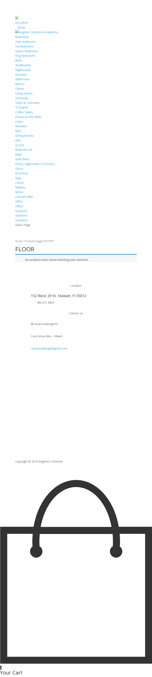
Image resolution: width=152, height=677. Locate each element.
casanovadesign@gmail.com (49, 348)
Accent (19, 145)
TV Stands (21, 107)
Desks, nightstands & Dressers (35, 164)
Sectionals (21, 98)
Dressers (21, 74)
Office (19, 206)
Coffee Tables (24, 112)
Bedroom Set (23, 150)
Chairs (19, 121)
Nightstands (23, 70)
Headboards (23, 65)
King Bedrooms (25, 55)
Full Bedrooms (24, 46)
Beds (18, 60)
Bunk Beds (22, 159)
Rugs (18, 178)
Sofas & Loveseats (27, 103)
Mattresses (22, 79)
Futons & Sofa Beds (28, 117)
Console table (24, 197)
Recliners (21, 126)
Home (18, 241)
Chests (19, 88)
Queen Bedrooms (26, 51)
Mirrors (20, 84)
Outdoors (21, 215)
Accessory (21, 173)
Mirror (19, 192)
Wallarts (20, 187)
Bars (18, 131)
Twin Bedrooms (25, 41)
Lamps (19, 183)
